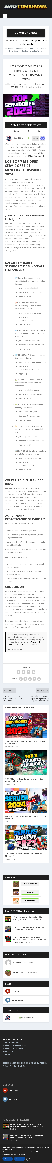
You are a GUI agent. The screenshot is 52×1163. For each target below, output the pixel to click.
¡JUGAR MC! (30, 892)
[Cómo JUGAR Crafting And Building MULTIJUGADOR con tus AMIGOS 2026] (8, 919)
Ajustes (31, 1159)
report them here (28, 644)
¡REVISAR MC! (30, 901)
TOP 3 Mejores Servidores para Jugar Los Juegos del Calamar (24, 780)
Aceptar (7, 1159)
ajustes (22, 1154)
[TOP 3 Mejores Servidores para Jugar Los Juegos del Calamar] (26, 762)
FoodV (19, 84)
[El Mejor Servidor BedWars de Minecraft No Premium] (26, 800)
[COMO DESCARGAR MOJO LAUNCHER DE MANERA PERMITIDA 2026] (8, 929)
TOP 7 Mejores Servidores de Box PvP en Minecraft (23, 855)
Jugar (35, 138)
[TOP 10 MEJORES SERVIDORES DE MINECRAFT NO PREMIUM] (26, 725)
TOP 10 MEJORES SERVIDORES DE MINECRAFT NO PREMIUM (26, 742)
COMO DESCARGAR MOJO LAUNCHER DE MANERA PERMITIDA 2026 (28, 928)
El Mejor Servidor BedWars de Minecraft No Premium (25, 817)
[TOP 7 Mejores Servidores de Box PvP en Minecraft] (26, 837)
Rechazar (19, 1159)
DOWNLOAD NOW (26, 32)
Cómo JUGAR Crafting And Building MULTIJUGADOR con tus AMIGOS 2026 (29, 918)
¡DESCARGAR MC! (30, 884)
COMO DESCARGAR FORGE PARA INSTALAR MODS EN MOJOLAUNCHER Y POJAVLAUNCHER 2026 (29, 939)
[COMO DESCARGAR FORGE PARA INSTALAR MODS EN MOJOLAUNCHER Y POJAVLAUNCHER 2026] (8, 939)
